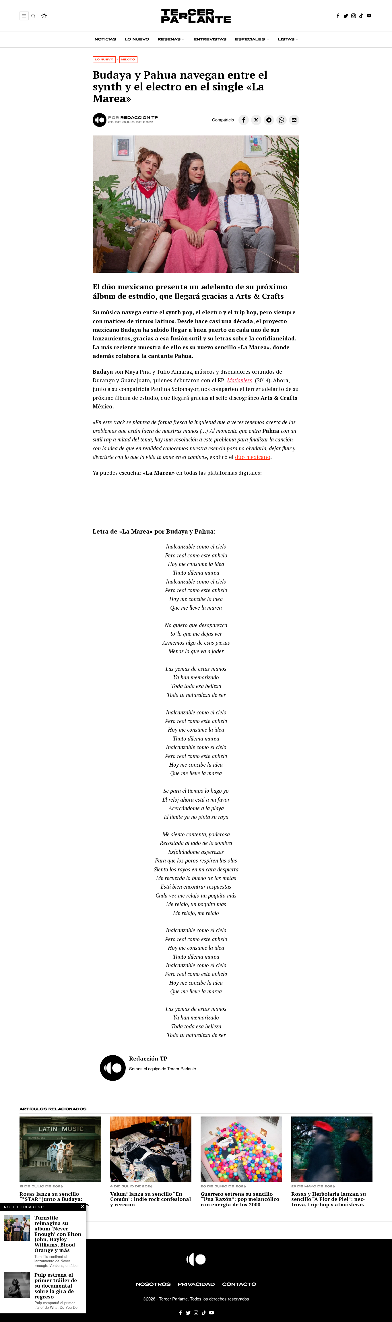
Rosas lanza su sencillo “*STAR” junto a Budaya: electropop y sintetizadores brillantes (55, 1202)
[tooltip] (338, 15)
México (128, 59)
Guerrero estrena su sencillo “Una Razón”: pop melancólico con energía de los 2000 (240, 1199)
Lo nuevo (104, 59)
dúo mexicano (252, 456)
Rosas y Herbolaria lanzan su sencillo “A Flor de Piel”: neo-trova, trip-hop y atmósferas (328, 1199)
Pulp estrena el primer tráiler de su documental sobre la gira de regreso (55, 1285)
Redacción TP (139, 118)
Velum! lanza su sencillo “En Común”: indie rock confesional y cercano (150, 1199)
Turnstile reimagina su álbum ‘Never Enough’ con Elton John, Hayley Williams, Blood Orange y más (57, 1234)
